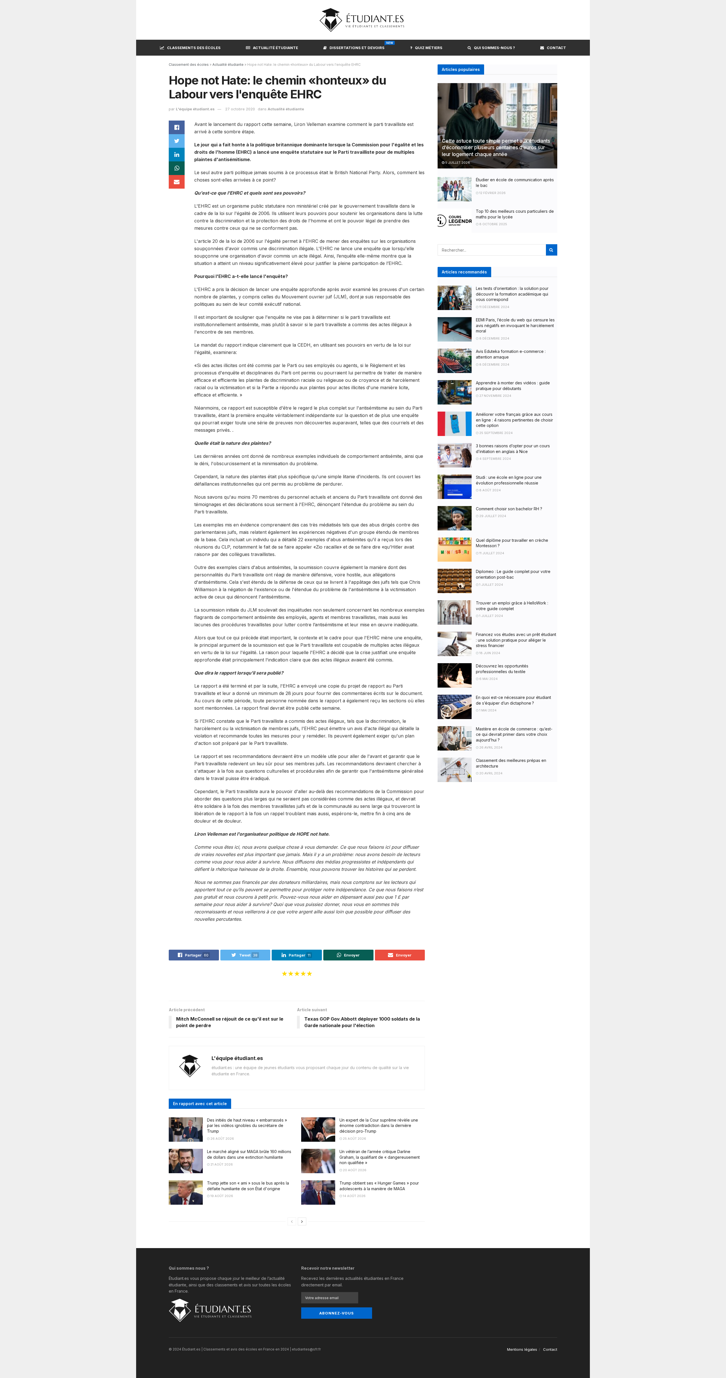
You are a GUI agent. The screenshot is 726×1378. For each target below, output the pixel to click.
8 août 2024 (489, 490)
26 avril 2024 (490, 747)
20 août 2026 (354, 1170)
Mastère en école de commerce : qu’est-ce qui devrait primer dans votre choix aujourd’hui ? (514, 734)
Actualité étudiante (275, 47)
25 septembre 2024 (495, 433)
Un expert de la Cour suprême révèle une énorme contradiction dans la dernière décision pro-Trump (378, 1125)
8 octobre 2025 (492, 224)
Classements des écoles (194, 47)
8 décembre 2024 (493, 338)
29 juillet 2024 (492, 516)
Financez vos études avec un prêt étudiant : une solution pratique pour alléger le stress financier (516, 640)
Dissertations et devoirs (357, 47)
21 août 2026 (221, 1164)
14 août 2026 (354, 1196)
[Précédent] (292, 1221)
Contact (556, 47)
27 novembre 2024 (494, 396)
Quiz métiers (428, 47)
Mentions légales (522, 1349)
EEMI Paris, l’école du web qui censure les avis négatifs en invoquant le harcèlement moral (515, 325)
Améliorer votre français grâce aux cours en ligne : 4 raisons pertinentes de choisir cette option (514, 420)
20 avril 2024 (490, 773)
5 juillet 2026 (457, 163)
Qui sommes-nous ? (494, 47)
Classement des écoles (189, 64)
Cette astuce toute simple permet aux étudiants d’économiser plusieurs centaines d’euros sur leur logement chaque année (496, 147)
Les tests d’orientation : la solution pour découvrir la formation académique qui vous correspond (512, 294)
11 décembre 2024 (493, 307)
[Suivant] (302, 1221)
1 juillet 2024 (490, 585)
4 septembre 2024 (494, 459)
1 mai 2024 (487, 710)
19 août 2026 (221, 1196)
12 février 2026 (492, 193)
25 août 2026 (354, 1139)
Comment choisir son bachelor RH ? (509, 508)
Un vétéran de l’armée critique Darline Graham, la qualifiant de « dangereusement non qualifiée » (379, 1157)
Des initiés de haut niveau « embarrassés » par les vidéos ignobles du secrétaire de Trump (247, 1125)
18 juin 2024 (489, 653)
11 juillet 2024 (491, 553)
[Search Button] (551, 250)
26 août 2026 (222, 1139)
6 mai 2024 (488, 679)
